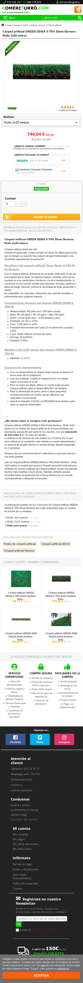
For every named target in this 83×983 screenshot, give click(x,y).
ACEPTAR (41, 975)
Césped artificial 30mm (55, 543)
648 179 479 (34, 2)
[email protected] (21, 779)
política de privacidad (44, 930)
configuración (63, 968)
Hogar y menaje (13, 25)
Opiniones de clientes (24, 819)
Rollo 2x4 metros (23, 517)
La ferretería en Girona (24, 810)
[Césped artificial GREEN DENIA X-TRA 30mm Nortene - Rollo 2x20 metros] (41, 103)
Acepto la (38, 930)
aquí (43, 965)
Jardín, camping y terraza (34, 25)
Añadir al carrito (45, 217)
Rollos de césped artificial (20, 543)
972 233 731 (14, 2)
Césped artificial (54, 25)
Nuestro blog (18, 815)
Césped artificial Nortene (19, 550)
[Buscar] (79, 18)
